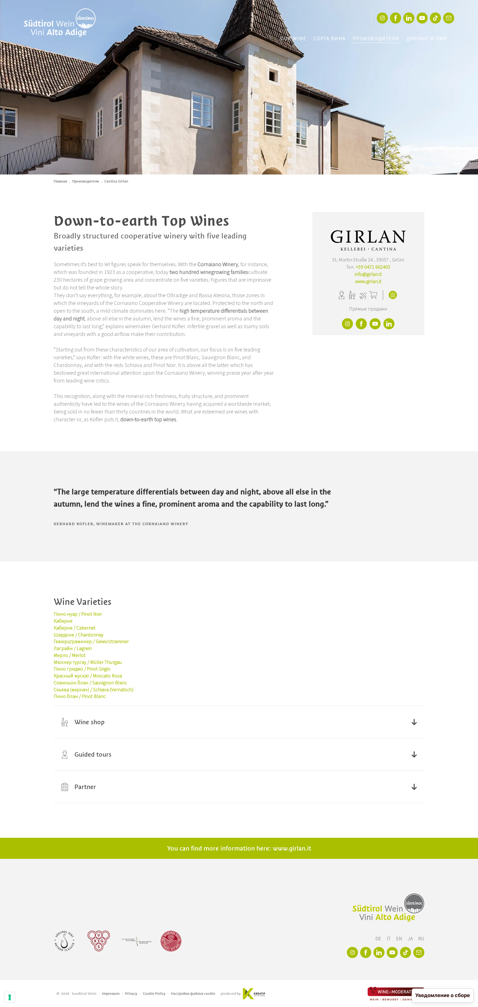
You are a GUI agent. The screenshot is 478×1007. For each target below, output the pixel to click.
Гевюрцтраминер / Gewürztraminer (91, 641)
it (389, 938)
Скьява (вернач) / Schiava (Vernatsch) (94, 689)
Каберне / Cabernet (74, 628)
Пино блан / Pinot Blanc (80, 696)
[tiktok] (435, 18)
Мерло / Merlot (69, 655)
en (399, 938)
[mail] (448, 18)
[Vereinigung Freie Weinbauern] (171, 941)
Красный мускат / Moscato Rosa (88, 675)
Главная (60, 181)
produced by (231, 993)
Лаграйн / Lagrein (73, 648)
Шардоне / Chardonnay (78, 634)
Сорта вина (329, 38)
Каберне (63, 621)
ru (421, 938)
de (378, 938)
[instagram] (382, 18)
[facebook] (395, 18)
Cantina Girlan (116, 181)
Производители (375, 38)
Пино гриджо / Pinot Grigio (82, 669)
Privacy (131, 993)
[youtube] (422, 18)
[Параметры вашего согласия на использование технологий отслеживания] (9, 997)
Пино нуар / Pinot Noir (78, 614)
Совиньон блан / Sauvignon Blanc (90, 682)
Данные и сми (426, 38)
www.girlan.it (368, 281)
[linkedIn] (408, 18)
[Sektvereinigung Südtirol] (65, 941)
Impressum (110, 993)
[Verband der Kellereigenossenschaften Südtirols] (99, 941)
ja (411, 938)
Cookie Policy (154, 993)
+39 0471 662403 (373, 267)
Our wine (293, 38)
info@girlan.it (368, 274)
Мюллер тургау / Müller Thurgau (88, 662)
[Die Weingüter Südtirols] (137, 941)
